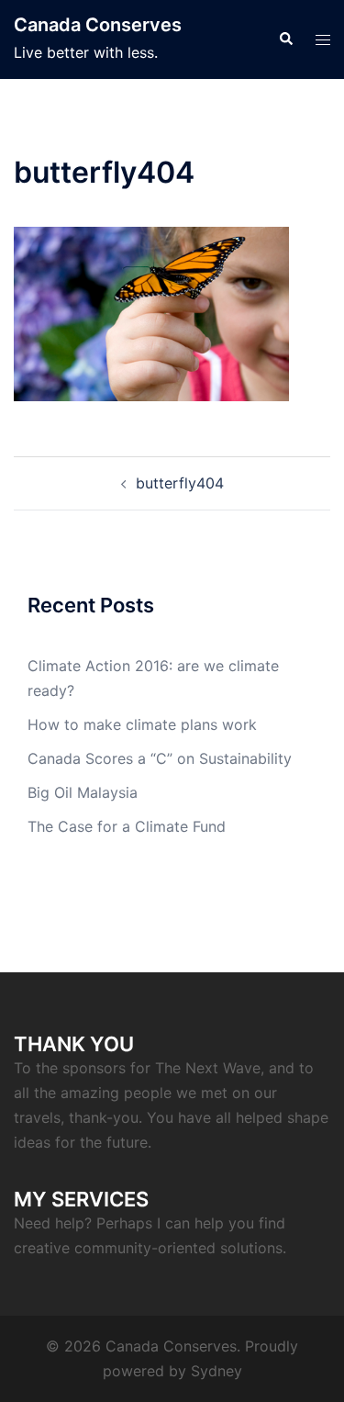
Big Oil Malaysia (83, 792)
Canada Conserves (98, 25)
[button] (285, 39)
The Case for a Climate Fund (127, 826)
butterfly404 (180, 483)
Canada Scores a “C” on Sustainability (160, 758)
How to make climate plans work (142, 724)
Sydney (216, 1371)
